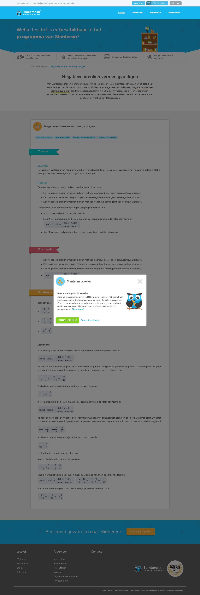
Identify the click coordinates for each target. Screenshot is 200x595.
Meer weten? (78, 309)
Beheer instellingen (90, 320)
